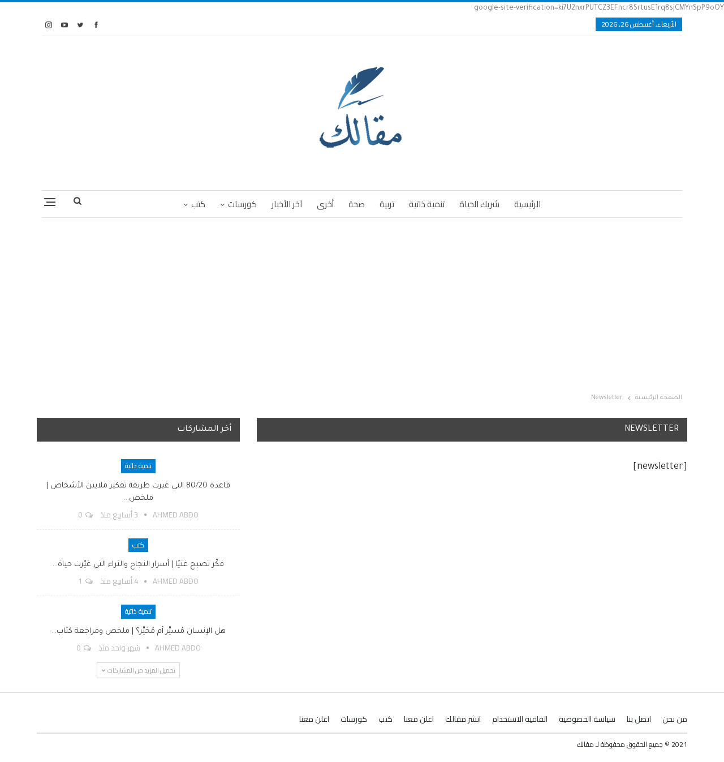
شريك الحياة (479, 204)
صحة (356, 204)
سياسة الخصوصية (587, 719)
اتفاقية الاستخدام (520, 719)
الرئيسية (527, 204)
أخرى (325, 204)
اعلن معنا (419, 719)
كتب (198, 204)
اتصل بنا (639, 719)
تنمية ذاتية (427, 204)
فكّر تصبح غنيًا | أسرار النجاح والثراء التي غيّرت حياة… (138, 564)
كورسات (242, 204)
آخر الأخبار (287, 204)
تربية (387, 204)
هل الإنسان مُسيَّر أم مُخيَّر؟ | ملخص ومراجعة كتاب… (138, 631)
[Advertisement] (362, 303)
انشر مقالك (463, 719)
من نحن (674, 719)
